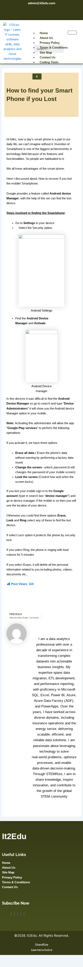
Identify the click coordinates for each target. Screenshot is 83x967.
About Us (46, 38)
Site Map (46, 52)
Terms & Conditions (54, 47)
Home (44, 33)
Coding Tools (49, 62)
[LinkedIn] (17, 914)
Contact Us (47, 57)
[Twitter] (14, 914)
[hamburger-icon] (72, 32)
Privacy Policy (50, 42)
